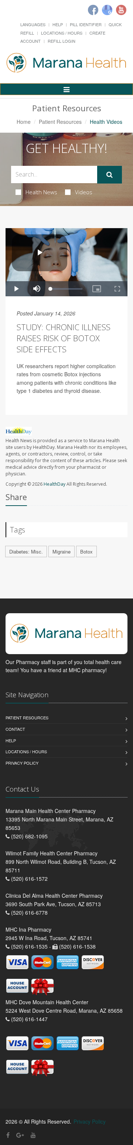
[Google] (107, 10)
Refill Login (61, 41)
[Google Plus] (20, 1135)
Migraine (61, 551)
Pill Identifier (86, 24)
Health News (41, 192)
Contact (15, 729)
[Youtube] (121, 10)
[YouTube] (33, 1135)
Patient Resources (60, 121)
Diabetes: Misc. (26, 551)
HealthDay (54, 484)
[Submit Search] (109, 175)
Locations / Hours (61, 33)
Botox (86, 551)
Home (24, 121)
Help (57, 24)
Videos (83, 192)
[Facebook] (93, 10)
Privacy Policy (22, 763)
